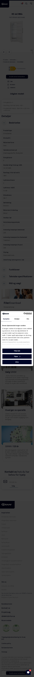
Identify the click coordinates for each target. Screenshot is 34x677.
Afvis (17, 362)
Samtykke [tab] (6, 319)
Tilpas (16, 356)
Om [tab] (28, 319)
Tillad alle (17, 351)
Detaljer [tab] (17, 319)
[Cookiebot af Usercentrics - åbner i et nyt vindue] (24, 313)
